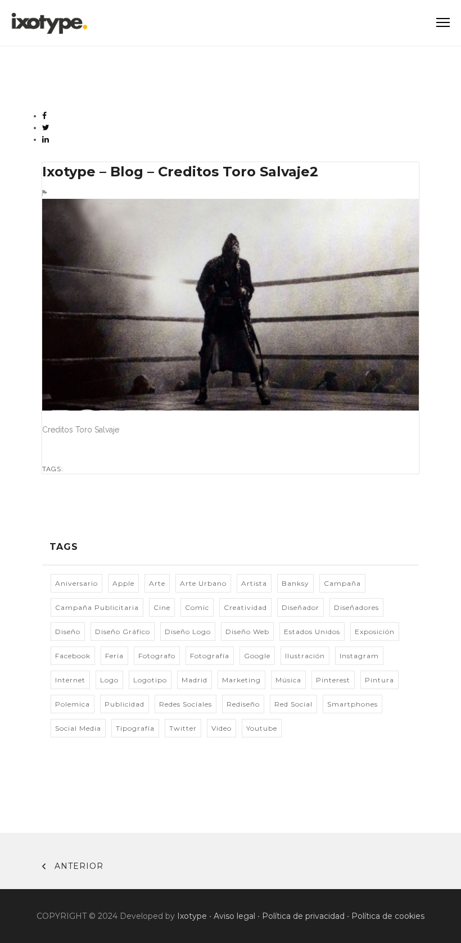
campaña (342, 583)
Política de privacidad (303, 916)
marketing (241, 680)
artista (254, 583)
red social (293, 704)
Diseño (67, 631)
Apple (123, 583)
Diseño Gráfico (122, 631)
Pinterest (333, 680)
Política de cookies (387, 916)
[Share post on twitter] (46, 127)
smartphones (352, 704)
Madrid (194, 680)
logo (109, 680)
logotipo (150, 680)
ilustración (305, 656)
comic (197, 607)
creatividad (245, 607)
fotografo (156, 656)
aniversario (76, 583)
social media (78, 728)
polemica (72, 704)
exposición (375, 631)
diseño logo (188, 631)
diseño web (247, 631)
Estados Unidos (312, 631)
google (257, 656)
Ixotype (192, 916)
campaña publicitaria (97, 607)
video (221, 728)
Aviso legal (234, 916)
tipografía (135, 728)
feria (114, 656)
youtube (261, 728)
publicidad (124, 704)
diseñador (300, 607)
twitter (183, 728)
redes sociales (185, 704)
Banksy (295, 583)
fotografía (209, 656)
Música (288, 680)
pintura (379, 680)
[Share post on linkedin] (45, 139)
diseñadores (356, 607)
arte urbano (203, 583)
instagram (359, 656)
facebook (73, 656)
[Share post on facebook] (44, 115)
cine (161, 607)
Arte (157, 583)
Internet (70, 680)
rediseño (243, 704)
